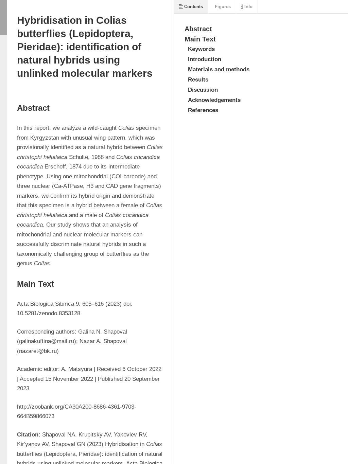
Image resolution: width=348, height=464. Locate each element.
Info (248, 6)
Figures (222, 6)
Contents (193, 6)
